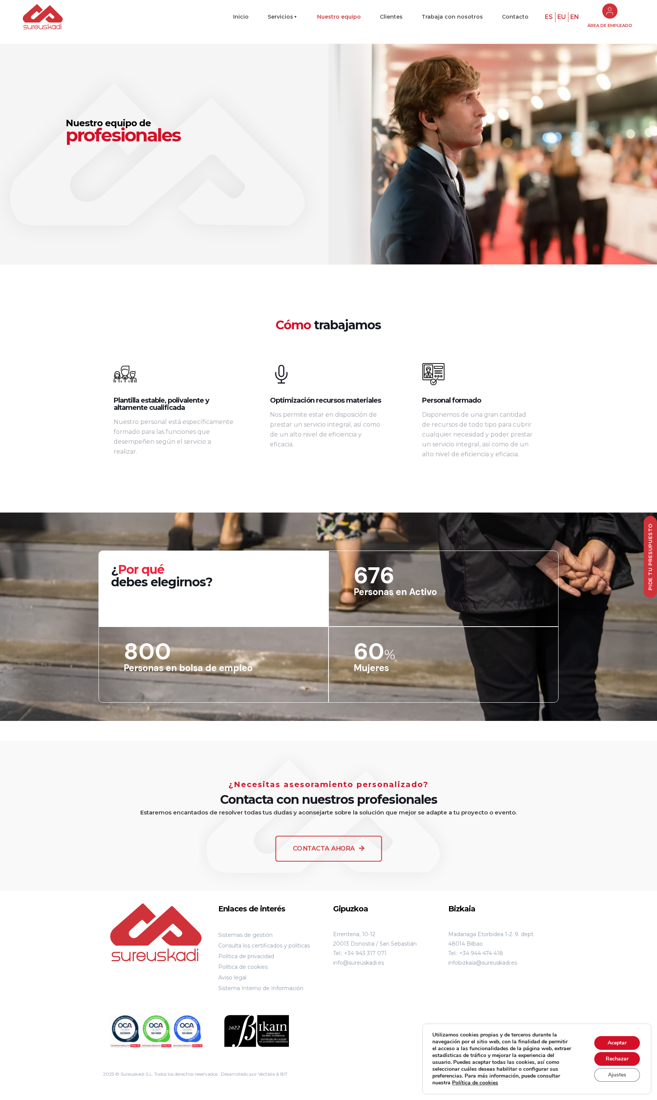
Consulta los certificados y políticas (264, 945)
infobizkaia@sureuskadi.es (482, 962)
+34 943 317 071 (365, 953)
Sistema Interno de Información (260, 988)
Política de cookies (243, 966)
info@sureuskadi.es (358, 962)
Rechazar (617, 1058)
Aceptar (617, 1042)
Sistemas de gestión (245, 935)
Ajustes (617, 1074)
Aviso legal (232, 977)
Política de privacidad (246, 956)
